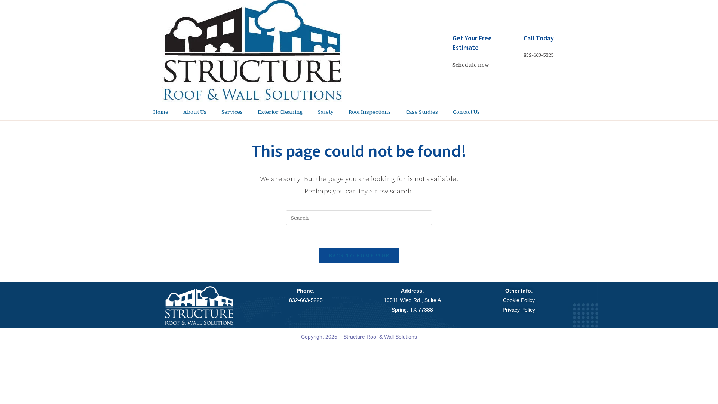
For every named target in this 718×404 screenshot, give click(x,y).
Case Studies (422, 112)
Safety (326, 112)
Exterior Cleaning (280, 112)
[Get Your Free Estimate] (443, 43)
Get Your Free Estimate (472, 43)
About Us (194, 112)
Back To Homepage (359, 255)
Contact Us (466, 112)
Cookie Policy (519, 300)
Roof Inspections (370, 112)
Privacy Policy (519, 310)
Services (232, 112)
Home (160, 112)
